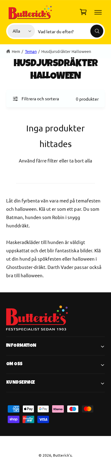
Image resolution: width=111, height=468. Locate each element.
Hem (16, 51)
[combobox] (70, 31)
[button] (98, 12)
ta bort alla (80, 160)
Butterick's (62, 455)
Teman (31, 51)
